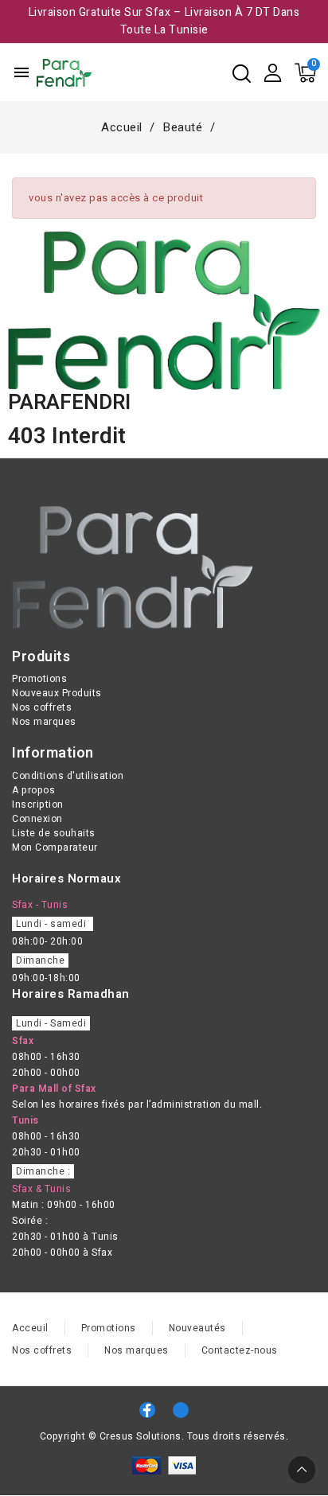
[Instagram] (181, 1410)
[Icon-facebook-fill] (147, 1410)
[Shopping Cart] (305, 73)
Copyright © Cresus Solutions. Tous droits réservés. (164, 1436)
